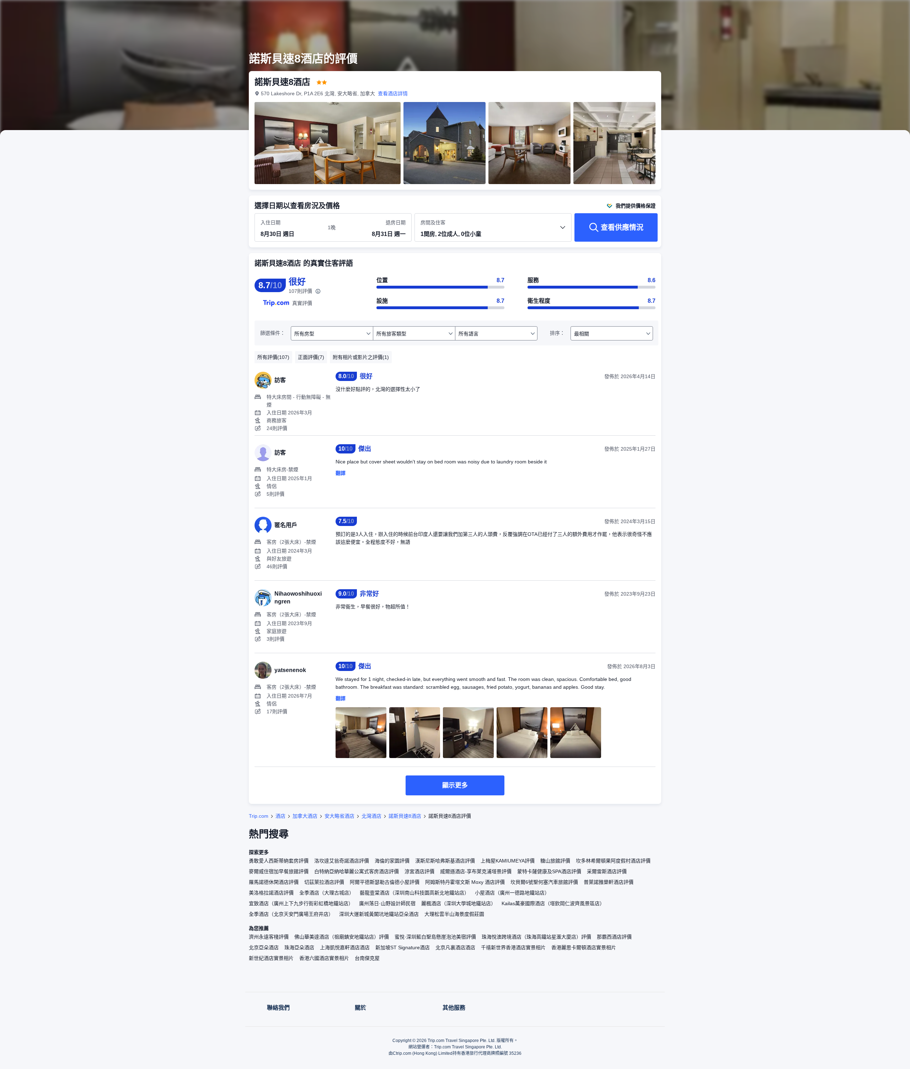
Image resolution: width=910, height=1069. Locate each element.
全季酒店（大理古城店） (326, 893)
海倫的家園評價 (392, 861)
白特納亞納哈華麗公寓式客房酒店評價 (356, 871)
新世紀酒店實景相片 (271, 958)
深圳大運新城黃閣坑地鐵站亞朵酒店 (379, 914)
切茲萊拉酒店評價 (324, 882)
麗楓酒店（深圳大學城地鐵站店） (458, 903)
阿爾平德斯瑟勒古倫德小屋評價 (384, 882)
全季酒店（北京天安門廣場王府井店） (291, 914)
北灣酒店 (371, 816)
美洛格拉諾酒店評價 (271, 893)
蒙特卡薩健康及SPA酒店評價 (549, 871)
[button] (760, 12)
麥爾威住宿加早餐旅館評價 (279, 871)
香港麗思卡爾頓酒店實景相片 (583, 947)
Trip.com (258, 816)
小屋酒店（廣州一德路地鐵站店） (512, 893)
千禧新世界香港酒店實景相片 (513, 947)
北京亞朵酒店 (264, 947)
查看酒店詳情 (393, 93)
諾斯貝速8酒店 (405, 816)
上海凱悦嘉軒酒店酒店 (345, 947)
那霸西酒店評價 (614, 937)
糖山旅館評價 (555, 861)
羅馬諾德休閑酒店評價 (274, 882)
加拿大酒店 (305, 816)
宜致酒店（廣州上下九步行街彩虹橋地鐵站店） (301, 903)
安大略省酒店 (339, 816)
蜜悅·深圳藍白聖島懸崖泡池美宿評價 (435, 937)
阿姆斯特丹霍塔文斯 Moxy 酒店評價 (465, 882)
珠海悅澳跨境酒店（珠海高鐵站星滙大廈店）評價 (536, 937)
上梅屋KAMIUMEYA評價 (508, 861)
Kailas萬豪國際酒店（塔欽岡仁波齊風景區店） (553, 903)
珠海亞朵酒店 (299, 947)
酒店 (280, 816)
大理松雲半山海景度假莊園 (454, 914)
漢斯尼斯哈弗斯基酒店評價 (445, 861)
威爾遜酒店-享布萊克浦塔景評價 (476, 871)
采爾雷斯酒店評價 (607, 871)
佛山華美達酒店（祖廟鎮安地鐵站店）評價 (341, 937)
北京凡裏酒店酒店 (455, 947)
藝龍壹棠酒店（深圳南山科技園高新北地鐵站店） (414, 893)
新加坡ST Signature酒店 (402, 947)
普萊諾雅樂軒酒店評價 (608, 882)
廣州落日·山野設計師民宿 (387, 903)
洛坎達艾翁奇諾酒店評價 (341, 861)
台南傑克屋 (367, 958)
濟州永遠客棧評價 (269, 937)
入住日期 (270, 222)
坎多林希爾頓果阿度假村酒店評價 (613, 861)
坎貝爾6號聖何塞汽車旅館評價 (544, 882)
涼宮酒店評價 (419, 871)
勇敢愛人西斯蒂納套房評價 (279, 861)
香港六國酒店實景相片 (324, 958)
